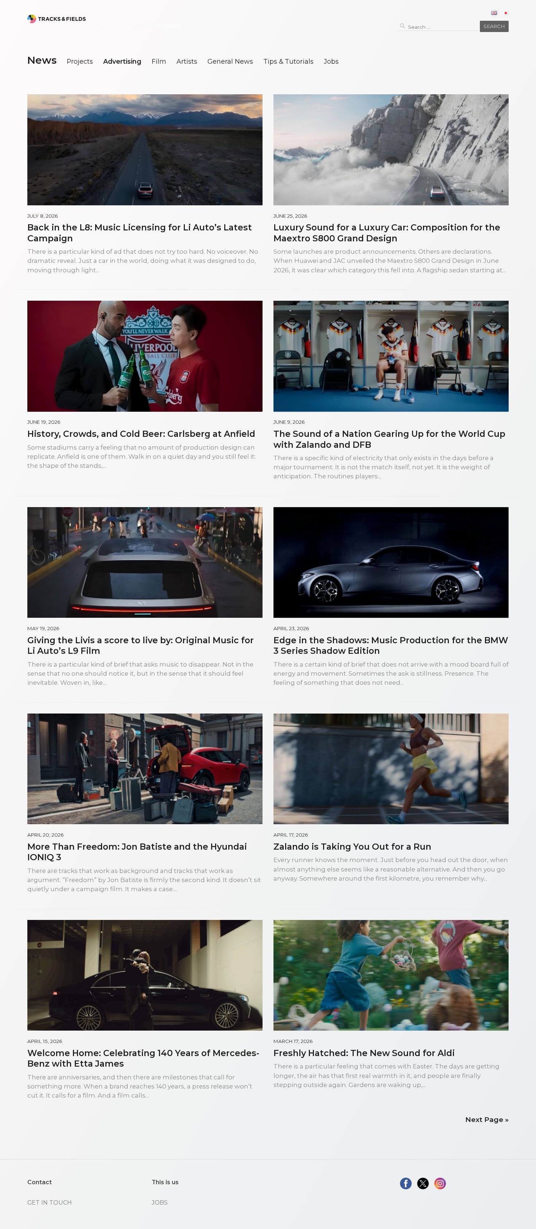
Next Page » (487, 1119)
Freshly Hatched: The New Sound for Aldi (364, 1053)
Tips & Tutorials (288, 61)
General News (230, 61)
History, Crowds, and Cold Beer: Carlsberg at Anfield (141, 433)
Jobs (331, 61)
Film (159, 61)
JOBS (160, 1202)
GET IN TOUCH (49, 1202)
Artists (186, 61)
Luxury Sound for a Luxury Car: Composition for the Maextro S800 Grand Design (386, 232)
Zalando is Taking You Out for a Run (352, 846)
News (42, 60)
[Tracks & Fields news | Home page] (56, 19)
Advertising (122, 61)
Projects (80, 61)
